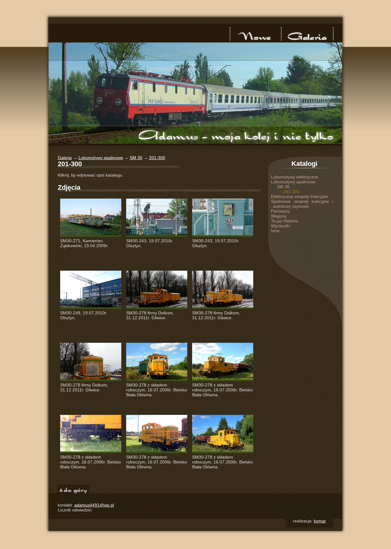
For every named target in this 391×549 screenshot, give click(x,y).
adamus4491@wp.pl (94, 505)
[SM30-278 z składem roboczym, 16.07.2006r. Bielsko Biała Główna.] (156, 362)
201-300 (157, 157)
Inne (275, 230)
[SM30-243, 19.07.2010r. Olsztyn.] (156, 218)
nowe (255, 33)
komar (320, 520)
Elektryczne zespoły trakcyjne (299, 196)
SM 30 (136, 157)
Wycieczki (280, 225)
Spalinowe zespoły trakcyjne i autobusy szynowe (302, 204)
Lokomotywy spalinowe (101, 157)
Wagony (279, 216)
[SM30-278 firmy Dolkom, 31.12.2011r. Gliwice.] (156, 290)
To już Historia (284, 220)
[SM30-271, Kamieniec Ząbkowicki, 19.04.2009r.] (90, 218)
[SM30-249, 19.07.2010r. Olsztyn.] (90, 290)
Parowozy (280, 211)
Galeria (307, 33)
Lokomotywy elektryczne (294, 176)
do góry (73, 489)
